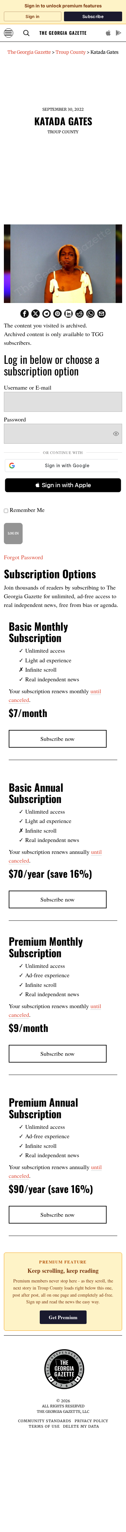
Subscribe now (57, 738)
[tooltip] (24, 313)
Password (15, 419)
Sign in (32, 16)
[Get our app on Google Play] (118, 33)
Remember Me (26, 510)
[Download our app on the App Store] (108, 33)
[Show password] (116, 434)
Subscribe (93, 16)
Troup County (63, 131)
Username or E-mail (27, 387)
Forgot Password (23, 557)
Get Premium (63, 1317)
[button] (63, 485)
